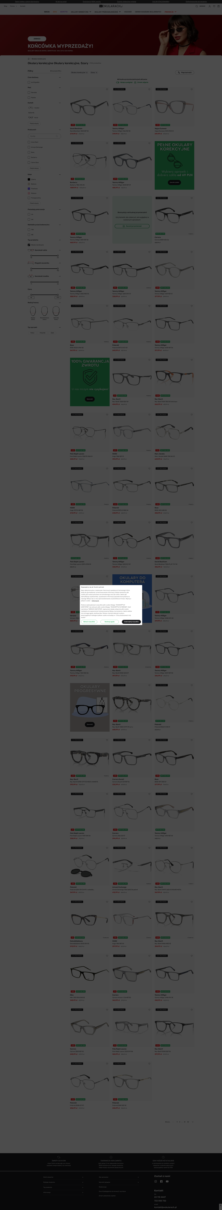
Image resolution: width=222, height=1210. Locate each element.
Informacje (95, 601)
